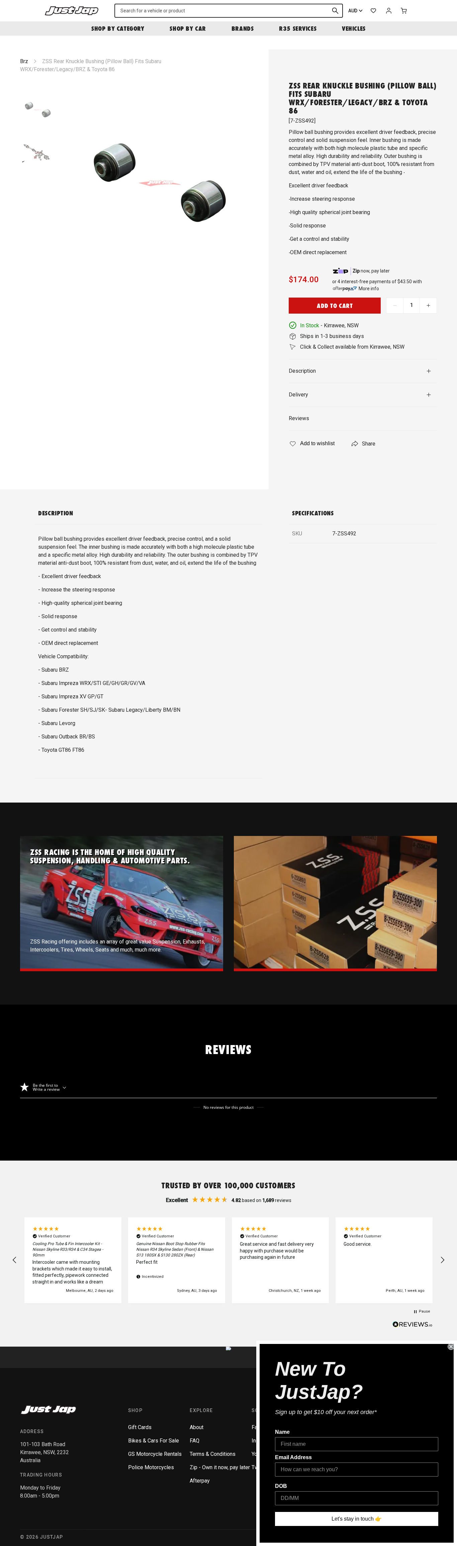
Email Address (293, 1457)
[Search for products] (335, 11)
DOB (281, 1486)
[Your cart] (404, 11)
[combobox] (228, 11)
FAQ (194, 1440)
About (196, 1427)
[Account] (388, 11)
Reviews (299, 418)
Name (282, 1432)
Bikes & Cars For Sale (153, 1440)
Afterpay (200, 1481)
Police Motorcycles (151, 1467)
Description (302, 371)
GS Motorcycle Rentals (155, 1454)
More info (369, 288)
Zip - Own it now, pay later (220, 1467)
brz (24, 61)
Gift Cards (140, 1427)
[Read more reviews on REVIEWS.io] (412, 1325)
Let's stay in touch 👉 (357, 1519)
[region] (228, 1260)
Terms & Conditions (213, 1454)
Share (368, 444)
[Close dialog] (451, 1346)
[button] (15, 1260)
